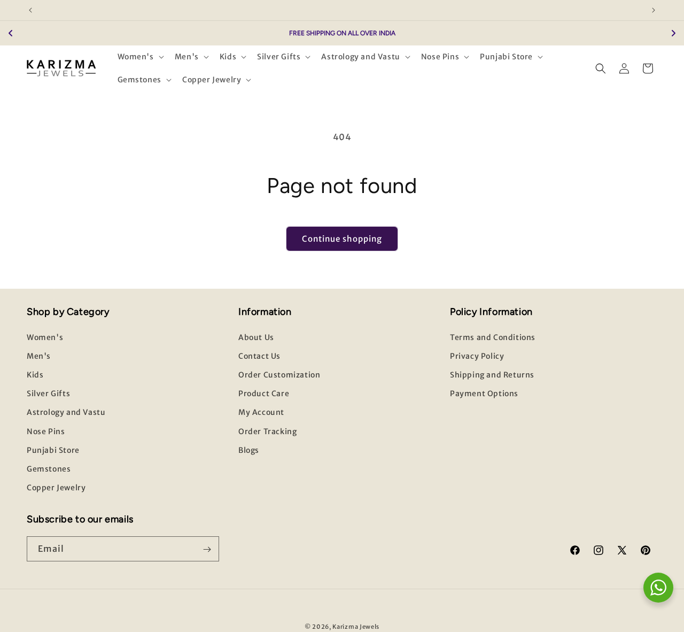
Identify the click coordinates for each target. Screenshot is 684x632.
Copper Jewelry (56, 487)
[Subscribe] (207, 549)
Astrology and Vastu (66, 412)
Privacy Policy (477, 356)
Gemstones (49, 469)
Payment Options (484, 393)
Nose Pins (46, 431)
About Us (256, 337)
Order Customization (279, 375)
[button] (139, 56)
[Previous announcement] (30, 10)
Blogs (248, 450)
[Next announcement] (653, 10)
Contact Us (259, 356)
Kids (35, 375)
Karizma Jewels (355, 626)
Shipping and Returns (492, 375)
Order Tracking (267, 431)
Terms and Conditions (492, 337)
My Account (261, 412)
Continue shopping (342, 239)
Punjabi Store (53, 450)
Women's (45, 337)
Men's (39, 356)
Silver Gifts (48, 393)
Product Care (263, 393)
